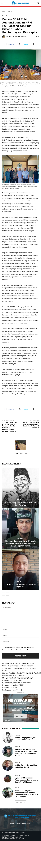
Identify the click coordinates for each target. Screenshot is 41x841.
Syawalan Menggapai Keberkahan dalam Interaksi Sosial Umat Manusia (26, 780)
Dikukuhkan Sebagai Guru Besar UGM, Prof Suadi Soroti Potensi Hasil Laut (31, 425)
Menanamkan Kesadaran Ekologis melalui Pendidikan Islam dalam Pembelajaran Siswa (20, 543)
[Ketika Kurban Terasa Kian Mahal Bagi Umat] (20, 569)
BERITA (10, 12)
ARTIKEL (20, 499)
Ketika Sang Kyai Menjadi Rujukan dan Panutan (20, 503)
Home (4, 12)
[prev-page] (3, 594)
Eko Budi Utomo (14, 36)
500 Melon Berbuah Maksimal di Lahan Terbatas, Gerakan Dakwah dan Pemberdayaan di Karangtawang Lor (9, 427)
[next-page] (7, 594)
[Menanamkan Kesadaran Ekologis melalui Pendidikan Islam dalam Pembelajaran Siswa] (20, 528)
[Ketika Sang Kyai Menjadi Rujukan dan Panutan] (20, 488)
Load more (19, 802)
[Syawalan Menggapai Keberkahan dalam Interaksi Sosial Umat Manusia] (7, 778)
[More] (33, 44)
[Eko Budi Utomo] (4, 36)
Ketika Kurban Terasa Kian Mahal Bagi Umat (20, 585)
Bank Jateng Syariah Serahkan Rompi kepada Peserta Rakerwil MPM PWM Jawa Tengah (26, 794)
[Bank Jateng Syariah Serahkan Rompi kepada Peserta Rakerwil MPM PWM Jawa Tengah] (7, 792)
